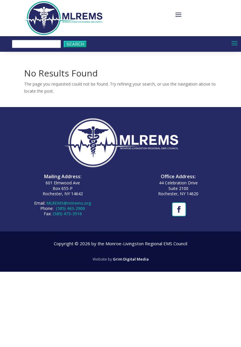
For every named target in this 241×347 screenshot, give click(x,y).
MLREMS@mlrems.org (68, 203)
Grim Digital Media (131, 259)
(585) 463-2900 (70, 208)
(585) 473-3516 (67, 213)
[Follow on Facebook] (178, 208)
